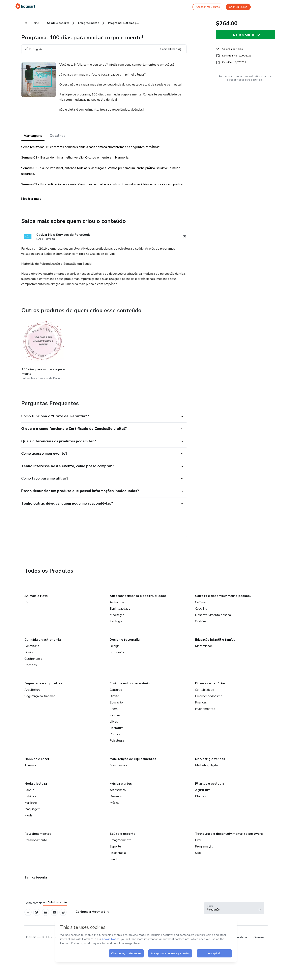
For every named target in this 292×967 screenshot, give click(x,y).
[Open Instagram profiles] (63, 912)
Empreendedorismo (208, 696)
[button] (99, 416)
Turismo (30, 765)
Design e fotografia (125, 639)
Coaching (201, 608)
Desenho (116, 796)
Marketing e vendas (210, 759)
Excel (199, 840)
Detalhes (57, 135)
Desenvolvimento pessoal (213, 615)
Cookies (258, 937)
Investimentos (205, 709)
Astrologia (117, 602)
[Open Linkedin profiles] (45, 912)
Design (114, 646)
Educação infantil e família (215, 639)
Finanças (201, 702)
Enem (114, 709)
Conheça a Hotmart (90, 912)
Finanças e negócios (210, 683)
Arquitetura (32, 690)
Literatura (116, 728)
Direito (114, 696)
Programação (204, 846)
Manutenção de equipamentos (133, 759)
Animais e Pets (36, 596)
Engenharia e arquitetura (43, 683)
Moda (28, 815)
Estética (30, 796)
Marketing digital (207, 765)
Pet (27, 602)
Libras (114, 721)
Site (198, 853)
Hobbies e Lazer (36, 759)
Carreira (200, 602)
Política (115, 734)
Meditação (117, 615)
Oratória (200, 621)
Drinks (28, 652)
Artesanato (118, 790)
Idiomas (115, 715)
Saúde (114, 859)
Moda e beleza (35, 783)
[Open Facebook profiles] (28, 912)
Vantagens (33, 135)
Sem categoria (35, 877)
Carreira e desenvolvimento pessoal (223, 596)
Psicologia (117, 740)
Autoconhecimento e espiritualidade (138, 596)
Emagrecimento (120, 840)
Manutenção (118, 765)
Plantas (200, 796)
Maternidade (204, 646)
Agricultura (202, 790)
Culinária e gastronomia (42, 639)
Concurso (116, 690)
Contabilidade (204, 690)
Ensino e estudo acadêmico (130, 683)
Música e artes (121, 783)
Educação (116, 702)
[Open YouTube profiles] (54, 912)
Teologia (116, 621)
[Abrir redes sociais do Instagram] (185, 238)
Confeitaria (31, 646)
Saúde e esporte (122, 834)
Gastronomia (33, 659)
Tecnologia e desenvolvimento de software (229, 834)
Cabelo (29, 790)
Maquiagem (32, 809)
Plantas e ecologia (209, 783)
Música (114, 803)
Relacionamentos (37, 834)
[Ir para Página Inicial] (25, 5)
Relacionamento (35, 840)
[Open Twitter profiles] (37, 912)
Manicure (30, 803)
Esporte (115, 846)
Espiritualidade (120, 608)
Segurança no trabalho (39, 696)
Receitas (30, 665)
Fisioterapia (118, 853)
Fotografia (117, 652)
